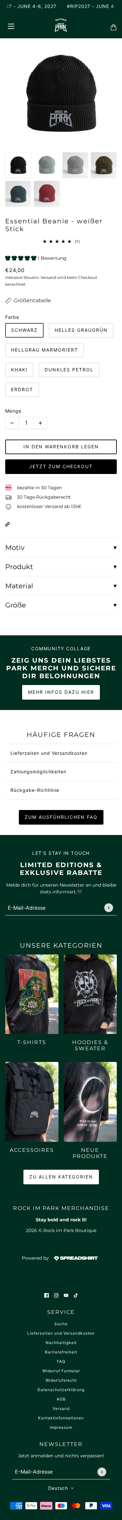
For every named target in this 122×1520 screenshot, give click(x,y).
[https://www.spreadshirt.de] (75, 1258)
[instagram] (56, 1295)
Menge (13, 411)
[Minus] (12, 423)
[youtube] (66, 1295)
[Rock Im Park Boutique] (61, 25)
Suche (61, 1323)
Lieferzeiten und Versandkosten (61, 1333)
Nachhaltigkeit (61, 1342)
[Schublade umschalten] (10, 25)
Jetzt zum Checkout (61, 466)
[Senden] (108, 907)
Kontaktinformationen (61, 1417)
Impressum (61, 1427)
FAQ (61, 1361)
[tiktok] (76, 1295)
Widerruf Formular (61, 1370)
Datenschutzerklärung (61, 1389)
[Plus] (40, 423)
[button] (7, 524)
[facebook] (46, 1295)
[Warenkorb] (111, 25)
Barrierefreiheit (61, 1352)
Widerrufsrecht (61, 1380)
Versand (61, 1408)
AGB (61, 1399)
